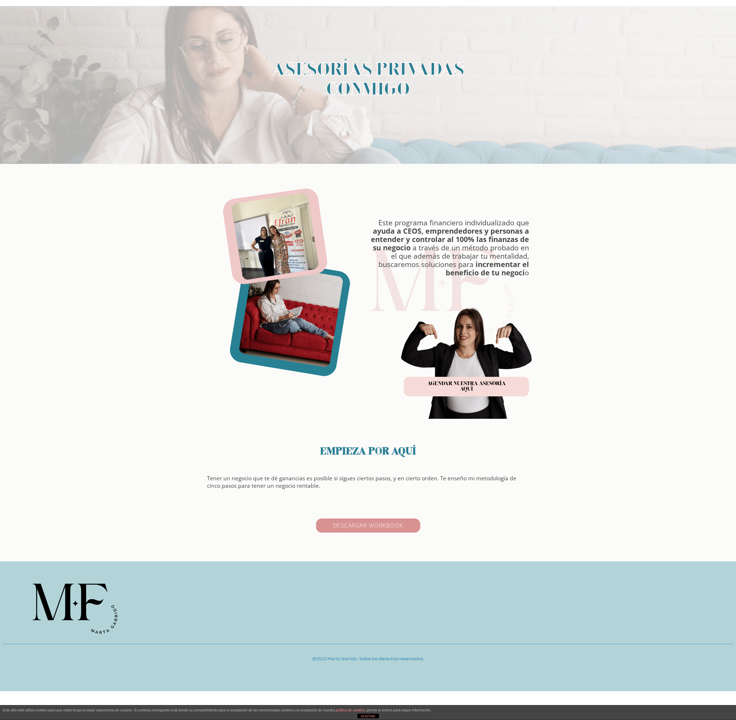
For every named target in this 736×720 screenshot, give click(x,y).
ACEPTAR (368, 716)
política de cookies (350, 710)
